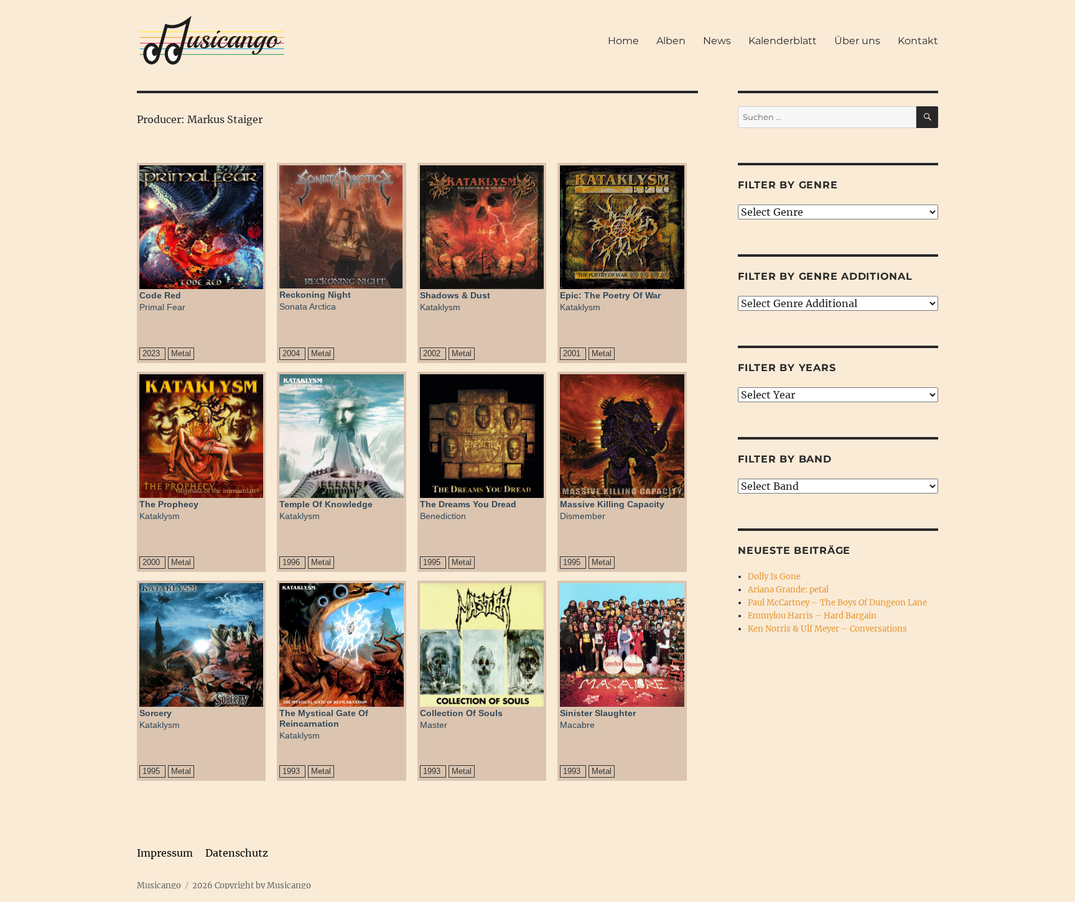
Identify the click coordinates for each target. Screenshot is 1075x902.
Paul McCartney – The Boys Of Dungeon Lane (837, 602)
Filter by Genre (787, 185)
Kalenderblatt (782, 41)
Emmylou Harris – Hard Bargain (812, 615)
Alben (671, 41)
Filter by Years (786, 368)
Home (623, 41)
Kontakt (918, 41)
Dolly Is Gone (774, 576)
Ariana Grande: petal (788, 589)
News (717, 41)
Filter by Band (785, 459)
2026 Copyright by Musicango (251, 885)
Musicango (159, 885)
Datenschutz (236, 853)
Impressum (165, 853)
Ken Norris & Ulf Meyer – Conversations (827, 629)
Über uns (857, 41)
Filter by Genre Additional (825, 276)
